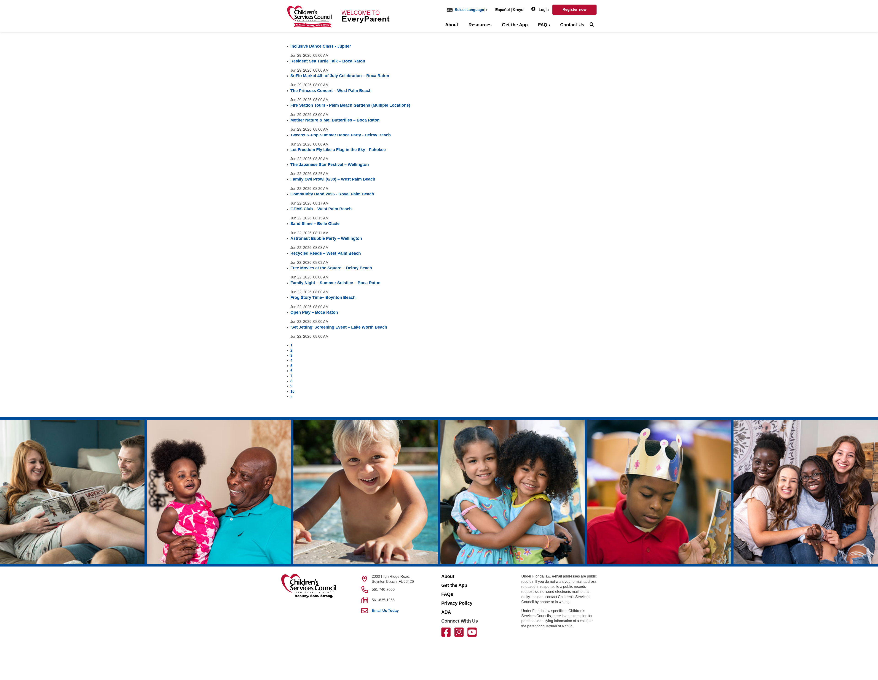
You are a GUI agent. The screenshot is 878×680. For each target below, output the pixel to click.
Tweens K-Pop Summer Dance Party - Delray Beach (340, 135)
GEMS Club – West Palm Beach (321, 209)
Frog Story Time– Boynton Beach (323, 297)
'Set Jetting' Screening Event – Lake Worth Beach (338, 327)
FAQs (544, 24)
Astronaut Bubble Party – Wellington (326, 238)
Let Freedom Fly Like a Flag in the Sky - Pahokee (338, 149)
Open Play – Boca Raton (314, 312)
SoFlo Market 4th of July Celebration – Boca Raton (339, 75)
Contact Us (572, 24)
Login (543, 10)
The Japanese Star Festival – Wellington (329, 164)
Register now (574, 9)
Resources (480, 24)
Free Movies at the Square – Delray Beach (331, 268)
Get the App (515, 24)
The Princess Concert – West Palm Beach (331, 90)
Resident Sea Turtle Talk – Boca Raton (327, 61)
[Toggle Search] (591, 25)
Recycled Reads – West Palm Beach (325, 253)
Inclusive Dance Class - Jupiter (320, 46)
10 (292, 391)
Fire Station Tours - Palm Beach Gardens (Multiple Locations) (350, 105)
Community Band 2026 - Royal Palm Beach (332, 194)
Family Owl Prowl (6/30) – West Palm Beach (332, 179)
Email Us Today (385, 611)
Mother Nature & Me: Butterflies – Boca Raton (335, 120)
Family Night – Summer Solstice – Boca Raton (335, 283)
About (451, 24)
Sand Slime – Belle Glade (315, 223)
